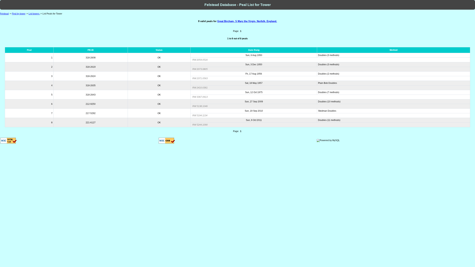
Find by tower (18, 13)
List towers (34, 13)
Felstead (4, 13)
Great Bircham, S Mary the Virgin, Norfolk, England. (247, 21)
